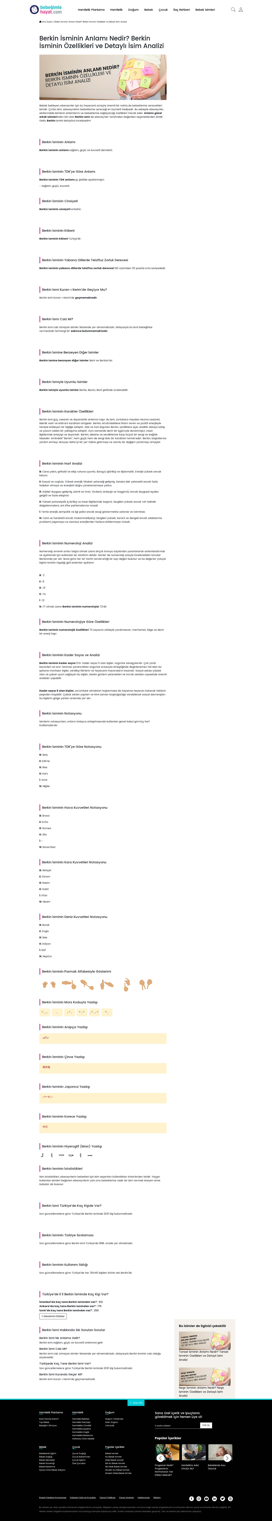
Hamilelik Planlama (91, 10)
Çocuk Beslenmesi (81, 1456)
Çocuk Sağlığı (79, 1453)
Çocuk (163, 10)
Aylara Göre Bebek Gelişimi (52, 1470)
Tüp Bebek (44, 1422)
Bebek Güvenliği (47, 1463)
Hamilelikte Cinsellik (81, 1425)
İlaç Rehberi (181, 10)
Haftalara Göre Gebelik (83, 1438)
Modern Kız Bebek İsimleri (117, 1470)
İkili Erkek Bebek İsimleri (116, 1466)
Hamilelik (116, 10)
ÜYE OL (206, 1425)
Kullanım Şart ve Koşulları (83, 1497)
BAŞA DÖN (137, 1403)
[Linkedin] (214, 1499)
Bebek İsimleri (205, 10)
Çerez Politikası (107, 1497)
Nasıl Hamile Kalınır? (49, 1419)
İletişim (157, 1497)
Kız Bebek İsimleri (113, 1456)
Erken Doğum (111, 1422)
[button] (233, 9)
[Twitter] (222, 1499)
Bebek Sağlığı (45, 1456)
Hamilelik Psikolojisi (81, 1422)
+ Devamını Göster (53, 1316)
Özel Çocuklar (78, 1463)
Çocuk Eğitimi (78, 1460)
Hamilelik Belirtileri (80, 1419)
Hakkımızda (144, 1497)
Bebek (148, 10)
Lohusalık (109, 1425)
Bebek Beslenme (47, 1466)
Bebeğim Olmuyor (48, 1425)
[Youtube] (206, 1499)
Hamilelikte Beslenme (82, 1435)
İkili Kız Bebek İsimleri (115, 1463)
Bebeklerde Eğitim (47, 1453)
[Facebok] (191, 1498)
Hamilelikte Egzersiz (81, 1428)
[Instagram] (198, 1498)
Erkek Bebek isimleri (114, 1460)
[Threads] (230, 1498)
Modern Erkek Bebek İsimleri (118, 1473)
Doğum (133, 10)
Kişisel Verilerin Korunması (52, 1497)
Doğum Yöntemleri (114, 1419)
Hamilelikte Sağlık (80, 1432)
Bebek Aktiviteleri (47, 1460)
